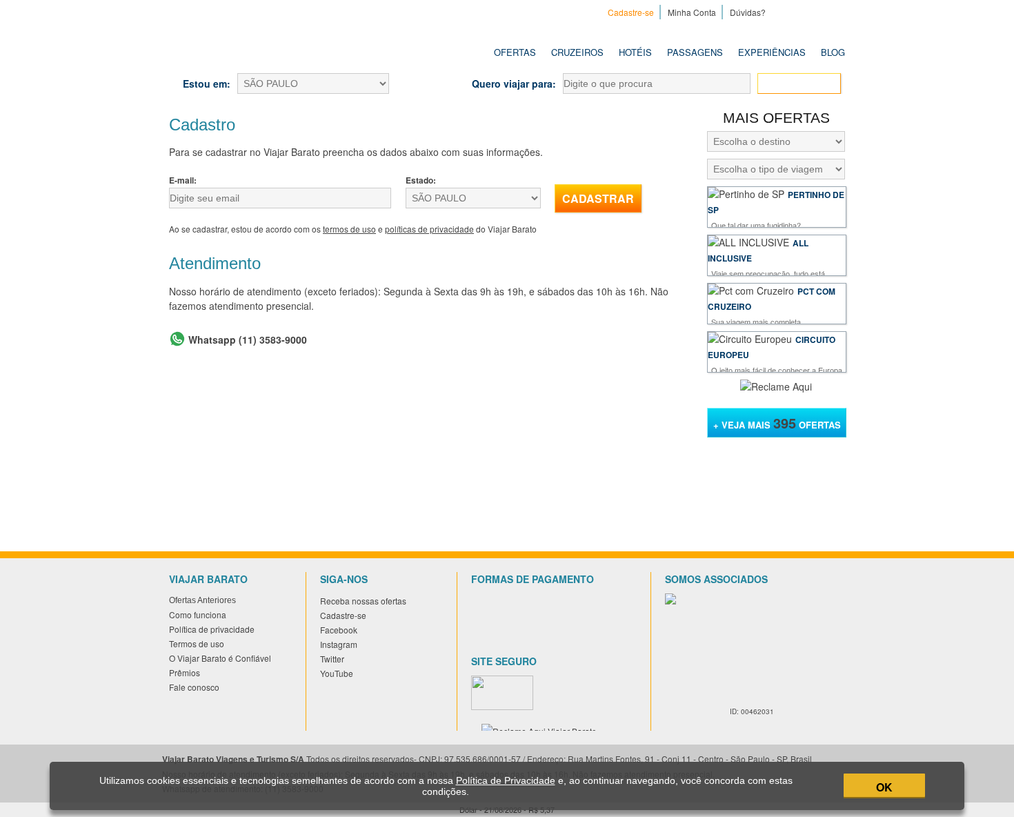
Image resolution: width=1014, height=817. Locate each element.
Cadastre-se (631, 12)
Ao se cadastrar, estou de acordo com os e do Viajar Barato (353, 229)
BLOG (833, 52)
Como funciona (197, 614)
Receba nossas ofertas (363, 601)
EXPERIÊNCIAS (772, 52)
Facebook (783, 11)
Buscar (806, 84)
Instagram (801, 11)
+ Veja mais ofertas (777, 423)
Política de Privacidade (505, 780)
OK (884, 787)
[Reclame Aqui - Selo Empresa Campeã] (776, 387)
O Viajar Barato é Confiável (220, 658)
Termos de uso (196, 643)
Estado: (421, 180)
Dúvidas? (748, 12)
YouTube (336, 673)
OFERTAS (515, 52)
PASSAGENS (695, 52)
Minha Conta (692, 12)
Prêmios (184, 672)
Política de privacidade (212, 629)
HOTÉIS (635, 52)
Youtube (836, 11)
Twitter (819, 11)
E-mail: (183, 180)
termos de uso (349, 229)
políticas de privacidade (429, 229)
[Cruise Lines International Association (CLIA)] (757, 692)
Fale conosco (194, 687)
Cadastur (725, 630)
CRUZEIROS (577, 52)
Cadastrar (598, 198)
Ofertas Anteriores (202, 600)
